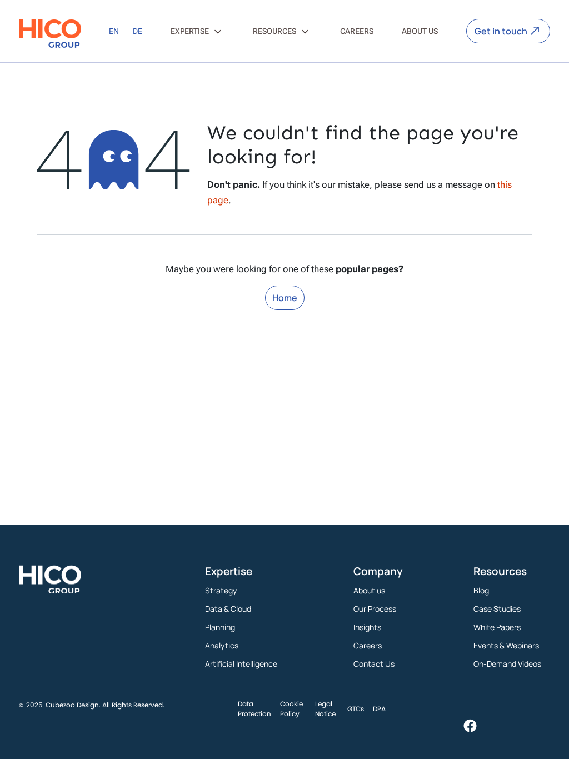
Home (284, 298)
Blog (481, 590)
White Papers (497, 627)
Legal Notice (325, 708)
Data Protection (254, 708)
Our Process (374, 608)
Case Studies (497, 608)
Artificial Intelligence (241, 663)
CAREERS (356, 31)
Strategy (221, 590)
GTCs (355, 708)
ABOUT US (420, 31)
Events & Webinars (506, 645)
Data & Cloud (228, 608)
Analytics (221, 645)
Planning (220, 627)
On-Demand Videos (507, 663)
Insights (367, 627)
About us (369, 590)
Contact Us (374, 663)
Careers (367, 645)
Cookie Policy (291, 708)
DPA (379, 708)
